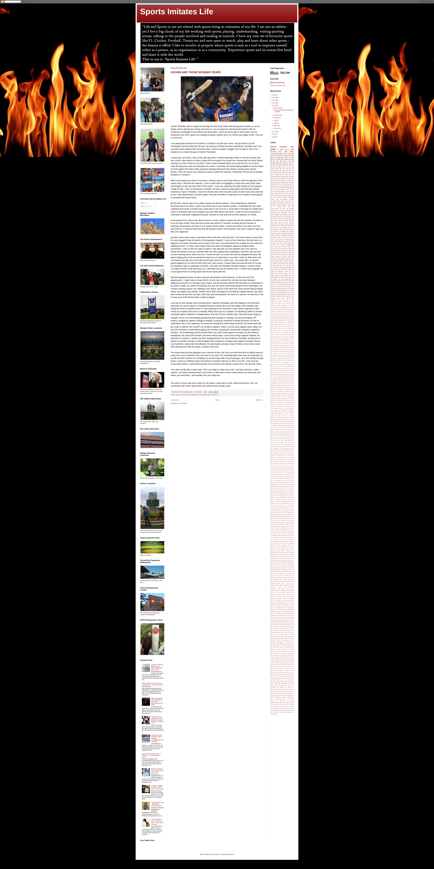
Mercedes (283, 182)
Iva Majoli (280, 493)
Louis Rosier (273, 539)
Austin (292, 377)
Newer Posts (175, 400)
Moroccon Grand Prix (284, 575)
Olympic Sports (274, 594)
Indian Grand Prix (280, 488)
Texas (277, 664)
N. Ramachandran (287, 579)
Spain (284, 208)
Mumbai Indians (289, 577)
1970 (287, 317)
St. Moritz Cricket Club (286, 655)
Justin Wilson (275, 512)
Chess (285, 412)
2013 (274, 103)
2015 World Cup (283, 170)
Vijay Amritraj (288, 681)
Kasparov (280, 518)
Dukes (271, 446)
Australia (291, 157)
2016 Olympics (274, 353)
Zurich (286, 216)
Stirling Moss (274, 212)
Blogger (231, 854)
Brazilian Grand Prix (275, 235)
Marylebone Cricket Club (279, 558)
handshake (273, 714)
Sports (278, 288)
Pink (284, 605)
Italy (293, 260)
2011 (274, 131)
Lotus (279, 537)
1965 (273, 317)
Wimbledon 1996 (274, 296)
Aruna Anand (273, 376)
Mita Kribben (278, 569)
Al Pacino (283, 360)
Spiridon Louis (274, 651)
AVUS (286, 357)
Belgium (284, 231)
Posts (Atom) (183, 403)
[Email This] (209, 392)
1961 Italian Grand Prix (283, 315)
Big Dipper (273, 395)
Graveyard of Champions (285, 472)
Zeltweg (290, 710)
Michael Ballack (283, 564)
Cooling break (280, 419)
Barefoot (272, 389)
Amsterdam (273, 368)
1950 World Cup (282, 311)
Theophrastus (278, 670)
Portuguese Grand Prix (281, 281)
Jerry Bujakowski (284, 503)
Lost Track (289, 535)
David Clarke (288, 431)
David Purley (273, 433)
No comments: (198, 392)
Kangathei (273, 514)
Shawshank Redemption (284, 284)
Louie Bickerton (288, 537)
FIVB (271, 459)
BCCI (290, 167)
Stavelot (291, 288)
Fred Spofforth (288, 461)
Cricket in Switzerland (280, 423)
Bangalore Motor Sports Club (286, 385)
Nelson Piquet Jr (281, 583)
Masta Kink (273, 560)
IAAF (278, 484)
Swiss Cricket (278, 661)
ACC (286, 355)
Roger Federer (283, 163)
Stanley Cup (273, 657)
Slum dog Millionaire (285, 647)
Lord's (272, 267)
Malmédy (289, 267)
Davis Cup (291, 433)
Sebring (280, 636)
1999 (286, 332)
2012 (274, 105)
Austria (292, 229)
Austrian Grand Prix (288, 379)
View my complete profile (277, 85)
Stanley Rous (282, 657)
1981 (284, 220)
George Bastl (273, 250)
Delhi (278, 434)
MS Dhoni (285, 174)
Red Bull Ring (279, 621)
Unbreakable (283, 676)
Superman (284, 659)
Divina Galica (280, 440)
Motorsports (273, 577)
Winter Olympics (275, 214)
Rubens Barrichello (288, 205)
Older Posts (259, 400)
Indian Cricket (184, 394)
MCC (277, 267)
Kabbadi (289, 512)
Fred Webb (273, 463)
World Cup (286, 184)
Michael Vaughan (280, 566)
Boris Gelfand (276, 396)
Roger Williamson (287, 624)
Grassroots (273, 472)
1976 (278, 319)
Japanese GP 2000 (275, 501)
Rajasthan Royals (275, 205)
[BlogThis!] (211, 392)
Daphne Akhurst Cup (276, 431)
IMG (290, 252)
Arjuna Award (283, 227)
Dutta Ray (278, 446)
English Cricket (285, 450)
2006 (290, 341)
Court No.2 (275, 421)
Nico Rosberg (281, 277)
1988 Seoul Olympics (286, 320)
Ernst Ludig (279, 452)
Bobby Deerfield (289, 395)
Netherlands (284, 275)
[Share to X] (213, 392)
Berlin (271, 193)
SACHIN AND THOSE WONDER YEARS (196, 72)
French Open (290, 178)
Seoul (286, 636)
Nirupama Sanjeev (276, 586)
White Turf (281, 693)
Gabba (286, 465)
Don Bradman (284, 243)
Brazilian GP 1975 (287, 398)
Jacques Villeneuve (288, 262)
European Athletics (287, 453)
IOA (273, 180)
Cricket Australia (284, 421)
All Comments (147, 206)
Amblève (289, 366)
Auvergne (274, 381)
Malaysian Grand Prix (286, 548)
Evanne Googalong (285, 244)
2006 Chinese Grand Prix (277, 343)
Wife (277, 695)
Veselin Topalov (274, 681)
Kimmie (290, 520)
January (276, 128)
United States (288, 678)
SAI (291, 630)
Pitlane (272, 607)
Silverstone (273, 286)
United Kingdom (279, 678)
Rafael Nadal (282, 613)
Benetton (274, 393)
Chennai (279, 412)
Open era (289, 594)
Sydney (272, 292)
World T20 (285, 706)
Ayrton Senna (274, 191)
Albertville (285, 362)
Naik (286, 581)
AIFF (276, 357)
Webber (279, 691)
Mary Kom (291, 556)
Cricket (178, 394)
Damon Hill (273, 241)
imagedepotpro (216, 854)
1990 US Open (287, 324)
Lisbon (284, 529)
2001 (285, 224)
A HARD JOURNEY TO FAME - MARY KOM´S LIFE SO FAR (157, 787)
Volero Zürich (273, 685)
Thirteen (287, 670)
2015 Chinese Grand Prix (285, 349)
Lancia (272, 524)
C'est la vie (282, 402)
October (276, 118)
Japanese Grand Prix (288, 501)
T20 (290, 165)
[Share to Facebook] (215, 392)
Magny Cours (274, 547)
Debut (292, 241)
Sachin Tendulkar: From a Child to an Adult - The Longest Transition (157, 822)
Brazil (277, 193)
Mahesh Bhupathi (278, 203)
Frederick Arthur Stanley (285, 463)
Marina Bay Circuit (284, 552)
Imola (280, 486)
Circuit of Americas (282, 415)
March (276, 125)
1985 (290, 220)
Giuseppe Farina (278, 469)
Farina (277, 459)
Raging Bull (291, 613)
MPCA (284, 543)
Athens (279, 377)
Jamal (283, 497)
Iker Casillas (273, 486)
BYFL (280, 383)
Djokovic (274, 243)
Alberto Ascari (276, 362)
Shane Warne (276, 640)
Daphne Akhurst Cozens (284, 429)
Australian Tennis (276, 379)
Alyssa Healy (281, 366)
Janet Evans (287, 499)
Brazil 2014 (289, 233)
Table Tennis (279, 662)
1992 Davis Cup (275, 222)
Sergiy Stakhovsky (281, 638)
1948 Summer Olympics (288, 309)
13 (291, 216)
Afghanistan (281, 358)
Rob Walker (291, 623)
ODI (196, 394)
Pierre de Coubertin (288, 604)
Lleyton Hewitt (280, 531)
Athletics (286, 377)
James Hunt (290, 497)
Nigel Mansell (279, 585)
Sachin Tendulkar (202, 394)
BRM (274, 383)
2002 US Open (290, 339)
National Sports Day (285, 273)
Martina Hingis (274, 168)
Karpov (274, 518)
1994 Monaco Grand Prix (277, 328)
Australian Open (280, 167)
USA (276, 676)
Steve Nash (291, 657)
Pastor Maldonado (286, 279)
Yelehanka (283, 710)
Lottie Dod (273, 537)
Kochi (271, 522)
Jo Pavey (284, 505)
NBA (271, 581)
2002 (290, 224)
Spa (290, 649)
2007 (287, 343)
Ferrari (283, 155)
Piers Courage (276, 605)
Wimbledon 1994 (280, 697)
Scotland (272, 636)
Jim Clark (281, 201)
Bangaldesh (273, 385)
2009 (274, 137)
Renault (287, 621)
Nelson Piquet (274, 275)
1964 (292, 218)
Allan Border (288, 364)
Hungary (272, 484)
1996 (279, 224)
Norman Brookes (286, 588)
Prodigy (292, 609)
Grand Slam (290, 195)
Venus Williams (287, 680)
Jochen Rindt (288, 263)
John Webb (285, 509)
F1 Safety (289, 457)
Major (282, 267)
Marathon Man (274, 552)
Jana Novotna (277, 499)
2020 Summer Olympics (276, 355)
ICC (292, 163)
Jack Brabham (276, 262)
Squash (284, 288)
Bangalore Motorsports (278, 387)
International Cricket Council (286, 258)
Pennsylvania (288, 600)
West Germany (288, 691)
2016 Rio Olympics (286, 353)
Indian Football (282, 197)
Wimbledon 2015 (281, 699)
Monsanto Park (288, 571)
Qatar (273, 611)
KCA (283, 512)
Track (277, 674)
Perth (271, 281)
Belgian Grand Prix (286, 191)
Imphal (286, 486)
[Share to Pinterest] (217, 392)
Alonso (274, 227)
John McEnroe (276, 509)
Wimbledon (287, 159)
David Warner (282, 433)
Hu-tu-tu (290, 482)
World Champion (284, 702)
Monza (289, 573)
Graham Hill (290, 250)
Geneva (289, 248)
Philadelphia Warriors (275, 604)
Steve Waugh (275, 659)
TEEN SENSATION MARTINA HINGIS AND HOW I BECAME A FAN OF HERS (157, 702)
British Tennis (276, 237)
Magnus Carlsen (287, 545)
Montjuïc (272, 273)
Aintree (276, 360)
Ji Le (292, 503)
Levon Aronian (281, 526)
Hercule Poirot (279, 478)
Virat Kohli (277, 294)
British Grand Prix (289, 235)
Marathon (289, 550)
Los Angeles (281, 535)
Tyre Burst (283, 674)
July (275, 120)
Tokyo (277, 672)
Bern (281, 393)
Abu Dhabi (291, 225)
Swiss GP (287, 661)
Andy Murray (288, 370)
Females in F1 (285, 459)
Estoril (287, 452)
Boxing (272, 398)
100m (286, 301)
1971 (273, 220)
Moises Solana (288, 569)
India (289, 155)
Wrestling (275, 710)
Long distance (290, 531)
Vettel (281, 681)
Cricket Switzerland (285, 239)
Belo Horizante (290, 391)
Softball (272, 649)
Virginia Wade (274, 683)
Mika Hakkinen (286, 168)
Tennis (275, 155)
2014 (274, 100)
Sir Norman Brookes (279, 645)
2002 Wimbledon (276, 341)
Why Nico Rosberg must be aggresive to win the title (157, 770)
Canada (290, 402)
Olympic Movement (286, 592)
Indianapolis (291, 488)
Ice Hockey (289, 484)
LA (282, 522)
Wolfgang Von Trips (288, 214)
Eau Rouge (285, 448)
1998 (287, 186)
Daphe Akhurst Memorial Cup (278, 427)
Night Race (289, 585)
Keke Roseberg (274, 265)
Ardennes (277, 374)
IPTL (283, 484)
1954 (276, 313)
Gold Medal (281, 195)
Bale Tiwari (288, 383)
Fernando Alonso (286, 246)
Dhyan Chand (280, 436)
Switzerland (273, 170)
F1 (278, 149)
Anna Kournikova (284, 372)
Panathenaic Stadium (276, 598)
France (272, 248)
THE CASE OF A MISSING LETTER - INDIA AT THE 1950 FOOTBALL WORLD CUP (157, 720)
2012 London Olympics (278, 187)
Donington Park (282, 442)
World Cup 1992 (283, 704)
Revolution (279, 623)
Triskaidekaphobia (282, 292)
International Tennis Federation (280, 260)
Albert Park (291, 360)
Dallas (280, 425)
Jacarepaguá (282, 495)
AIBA (271, 357)
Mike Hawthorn (285, 567)
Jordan (292, 509)
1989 (279, 324)
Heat (286, 476)
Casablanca (273, 406)
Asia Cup (272, 377)
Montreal (282, 573)
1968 (278, 317)
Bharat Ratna (288, 393)
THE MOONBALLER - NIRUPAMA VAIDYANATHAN (157, 804)
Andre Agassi (279, 370)
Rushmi (286, 630)
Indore (274, 490)
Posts (144, 203)
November (277, 115)
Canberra (272, 404)
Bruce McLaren (288, 400)
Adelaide (289, 187)
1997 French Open (283, 330)
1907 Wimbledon (283, 305)
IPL (277, 172)
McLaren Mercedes (275, 269)
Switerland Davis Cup (286, 290)
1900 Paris (280, 303)
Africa (287, 358)
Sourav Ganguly (281, 649)
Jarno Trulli (275, 503)
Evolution (281, 457)
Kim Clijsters (281, 520)
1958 (273, 315)
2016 (274, 95)
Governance (275, 471)
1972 (292, 317)
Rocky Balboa (276, 624)
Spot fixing (279, 653)
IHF (274, 197)
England (277, 450)
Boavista (281, 233)
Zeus (271, 712)
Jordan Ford (275, 510)
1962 (292, 315)
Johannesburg (280, 507)
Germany (282, 250)
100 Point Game (284, 300)
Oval (290, 596)
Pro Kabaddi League (282, 609)
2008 (271, 225)
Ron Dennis (285, 628)
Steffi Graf (275, 290)
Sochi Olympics (283, 286)
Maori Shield (280, 550)
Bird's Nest (280, 395)
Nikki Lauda (290, 277)
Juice (292, 510)
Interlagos (273, 258)
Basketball (288, 389)
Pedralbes (278, 600)
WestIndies (273, 693)
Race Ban (274, 613)
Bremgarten (273, 400)
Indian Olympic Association (284, 180)
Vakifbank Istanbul (275, 680)
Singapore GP (290, 642)
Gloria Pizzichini (289, 469)
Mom (271, 571)
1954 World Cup (284, 313)
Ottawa (272, 596)
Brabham (278, 398)
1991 (271, 326)
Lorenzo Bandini (287, 533)
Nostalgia (191, 394)
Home (217, 400)
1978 (283, 319)
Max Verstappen (282, 562)
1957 (292, 313)
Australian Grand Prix (285, 189)
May (275, 123)
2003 (285, 341)
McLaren (288, 203)
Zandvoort (273, 300)
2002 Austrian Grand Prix (277, 339)
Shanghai (285, 640)
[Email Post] (204, 392)
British (280, 400)
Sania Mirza (280, 282)
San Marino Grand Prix (284, 634)
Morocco (272, 575)
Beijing (282, 391)
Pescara (272, 602)
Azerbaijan (282, 381)
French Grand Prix (275, 465)
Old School (275, 592)
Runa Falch (279, 630)
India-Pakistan (284, 254)
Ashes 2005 (288, 376)
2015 (274, 97)
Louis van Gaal (286, 539)
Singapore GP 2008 (277, 643)
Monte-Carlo (273, 573)
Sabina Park (284, 632)
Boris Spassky (288, 396)
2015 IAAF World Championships (278, 351)
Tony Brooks (285, 672)
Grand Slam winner (286, 471)
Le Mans (286, 524)
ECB (285, 446)
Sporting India (284, 651)
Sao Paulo (289, 282)
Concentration (282, 417)
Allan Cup (272, 366)
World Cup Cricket (287, 296)
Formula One (276, 151)
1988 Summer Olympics (277, 322)
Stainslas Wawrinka (285, 210)
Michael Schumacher (277, 157)
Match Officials (282, 560)
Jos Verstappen (285, 510)
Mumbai (281, 577)
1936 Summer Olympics (277, 218)
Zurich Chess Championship (284, 712)
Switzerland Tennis (286, 212)
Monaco (272, 271)
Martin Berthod (283, 554)
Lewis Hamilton (287, 265)
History (278, 482)
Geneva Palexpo (282, 467)
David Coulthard (281, 176)
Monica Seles (278, 571)
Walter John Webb (285, 687)
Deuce (272, 436)
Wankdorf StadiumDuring (276, 689)
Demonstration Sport (286, 434)
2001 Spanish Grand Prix (285, 338)
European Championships (277, 455)
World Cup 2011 (276, 216)
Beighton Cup (274, 391)
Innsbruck (281, 490)
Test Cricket (276, 159)
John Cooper (290, 507)
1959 (287, 218)
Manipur (272, 550)
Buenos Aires (273, 402)
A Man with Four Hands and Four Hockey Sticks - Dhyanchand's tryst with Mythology (152, 684)
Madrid (278, 545)
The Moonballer (285, 666)
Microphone (275, 567)
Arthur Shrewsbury (287, 374)
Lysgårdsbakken (274, 541)
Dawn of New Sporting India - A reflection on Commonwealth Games (151, 755)
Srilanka (292, 653)
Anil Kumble (273, 372)
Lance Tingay (288, 522)
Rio (284, 623)
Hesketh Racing (281, 480)
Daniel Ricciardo (288, 425)
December (277, 108)
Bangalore (275, 231)
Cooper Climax (290, 419)
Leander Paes (290, 201)
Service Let (291, 638)
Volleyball (282, 685)
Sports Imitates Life (176, 11)
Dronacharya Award (286, 444)
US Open (278, 184)
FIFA (287, 193)
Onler (282, 594)
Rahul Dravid (282, 165)
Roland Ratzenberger (286, 626)
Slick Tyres (273, 647)
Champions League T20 (278, 408)
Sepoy (272, 284)
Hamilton (280, 476)
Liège (273, 531)
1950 (273, 311)
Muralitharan (275, 579)
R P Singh (291, 611)
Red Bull (283, 619)
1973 (279, 220)
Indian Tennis (287, 256)
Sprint (285, 653)
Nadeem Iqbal (279, 581)
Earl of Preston (274, 448)
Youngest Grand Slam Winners (280, 298)
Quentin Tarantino (281, 611)
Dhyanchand (273, 178)
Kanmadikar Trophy (283, 514)
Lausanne (279, 524)
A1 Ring (283, 225)
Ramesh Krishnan (280, 617)
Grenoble (281, 474)
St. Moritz (274, 655)
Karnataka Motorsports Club (286, 516)
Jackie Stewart (285, 172)
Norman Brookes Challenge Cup (278, 590)
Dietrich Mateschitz (284, 438)
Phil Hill (289, 602)
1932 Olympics (285, 307)
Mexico (274, 564)
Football (282, 178)
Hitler (285, 252)
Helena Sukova (276, 252)
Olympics (273, 163)
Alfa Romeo (280, 364)
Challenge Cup (290, 406)
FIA (282, 193)
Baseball (280, 389)
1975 (273, 319)
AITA (281, 357)
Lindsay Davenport (275, 529)
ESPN (290, 446)
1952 (271, 313)
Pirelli (290, 605)
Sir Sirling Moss (280, 206)
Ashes (278, 229)
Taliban (287, 662)
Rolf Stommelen (274, 628)
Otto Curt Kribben (282, 596)
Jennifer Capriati (276, 263)
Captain (280, 404)
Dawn (273, 434)
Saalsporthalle (274, 632)
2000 (286, 334)
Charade (284, 410)
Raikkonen (275, 615)
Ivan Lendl (287, 493)
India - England (274, 254)
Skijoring (290, 645)
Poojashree (279, 607)
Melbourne (291, 562)
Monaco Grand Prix (285, 271)
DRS (275, 425)
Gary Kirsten (280, 248)
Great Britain (273, 474)
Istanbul (286, 491)
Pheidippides (280, 602)
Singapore (280, 642)
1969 (283, 317)
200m (283, 345)
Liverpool (291, 529)
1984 (287, 319)
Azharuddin (291, 381)
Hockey (284, 482)
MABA (278, 543)
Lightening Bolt (280, 528)
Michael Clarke (288, 269)
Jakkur (278, 497)
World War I (283, 708)
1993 (290, 326)
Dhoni (290, 176)
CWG (284, 237)
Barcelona (289, 387)
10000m (280, 301)
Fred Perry (279, 461)
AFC (291, 355)
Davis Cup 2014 (283, 241)
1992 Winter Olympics (281, 326)
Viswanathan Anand (286, 683)
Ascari (281, 376)
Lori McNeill (273, 535)
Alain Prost (273, 189)
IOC (273, 165)
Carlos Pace (288, 404)
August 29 (285, 229)
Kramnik (277, 522)
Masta (290, 558)
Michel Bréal (290, 566)
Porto (285, 607)
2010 (274, 134)
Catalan (281, 406)
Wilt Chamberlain (287, 294)
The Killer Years (285, 664)
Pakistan (275, 279)
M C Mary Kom (285, 541)
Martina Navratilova (281, 556)
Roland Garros (274, 626)
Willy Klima (283, 695)
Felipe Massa (274, 246)
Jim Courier (275, 505)
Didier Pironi (273, 438)
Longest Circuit (276, 533)
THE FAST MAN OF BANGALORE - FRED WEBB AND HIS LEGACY (157, 667)
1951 (290, 311)
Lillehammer (289, 528)
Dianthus (289, 436)
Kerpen (287, 518)
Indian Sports (274, 182)
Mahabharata (284, 547)
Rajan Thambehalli (278, 82)
